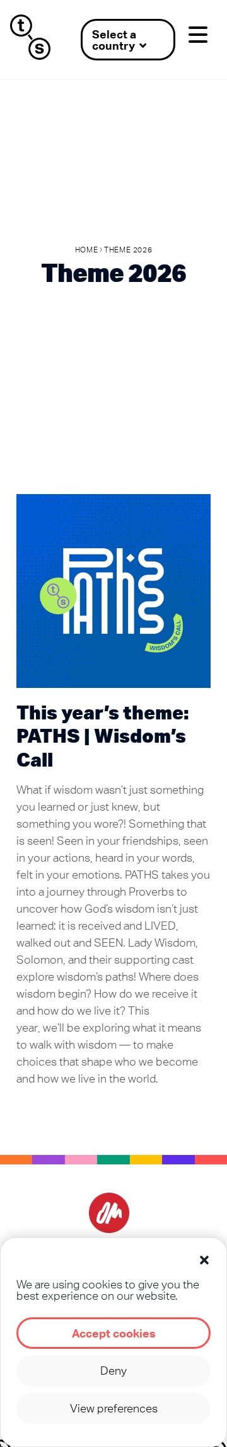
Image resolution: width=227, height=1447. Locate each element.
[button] (204, 1260)
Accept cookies (114, 1333)
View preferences (114, 1408)
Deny (113, 1370)
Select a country (114, 39)
